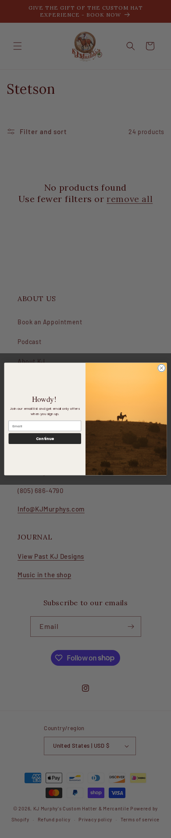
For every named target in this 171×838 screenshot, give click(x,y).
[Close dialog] (161, 368)
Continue (45, 438)
